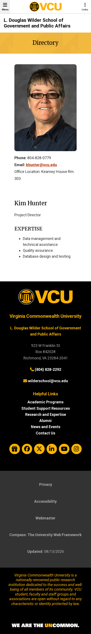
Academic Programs (45, 402)
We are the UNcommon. (45, 625)
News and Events (45, 426)
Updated (34, 551)
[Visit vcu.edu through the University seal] (45, 298)
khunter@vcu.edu (41, 165)
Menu (5, 9)
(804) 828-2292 (48, 369)
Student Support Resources (45, 408)
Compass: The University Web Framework (45, 535)
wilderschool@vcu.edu (48, 381)
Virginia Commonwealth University (45, 316)
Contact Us (45, 433)
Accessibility (45, 501)
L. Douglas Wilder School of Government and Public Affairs (37, 23)
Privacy (45, 484)
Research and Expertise (45, 414)
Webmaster (45, 518)
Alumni (45, 420)
